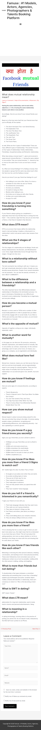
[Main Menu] (20, 24)
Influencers (32, 100)
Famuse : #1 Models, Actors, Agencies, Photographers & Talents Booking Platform (22, 10)
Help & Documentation (21, 100)
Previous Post (6, 629)
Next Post (36, 629)
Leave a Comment (7, 100)
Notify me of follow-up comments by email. (18, 696)
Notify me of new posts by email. (15, 700)
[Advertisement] (20, 41)
